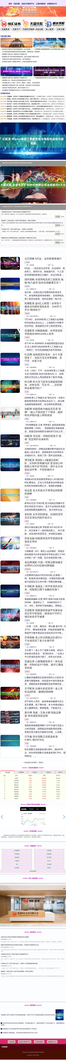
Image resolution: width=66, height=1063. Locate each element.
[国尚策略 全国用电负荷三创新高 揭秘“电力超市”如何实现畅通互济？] (10, 284)
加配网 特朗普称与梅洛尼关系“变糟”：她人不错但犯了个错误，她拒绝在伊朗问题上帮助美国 (44, 412)
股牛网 (26, 719)
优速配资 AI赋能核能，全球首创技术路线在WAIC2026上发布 (44, 332)
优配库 (26, 914)
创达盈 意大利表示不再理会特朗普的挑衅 (44, 491)
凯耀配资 (27, 313)
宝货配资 (27, 620)
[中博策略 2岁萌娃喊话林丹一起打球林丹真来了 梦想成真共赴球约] (49, 43)
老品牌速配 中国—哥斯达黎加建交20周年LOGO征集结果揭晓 (44, 563)
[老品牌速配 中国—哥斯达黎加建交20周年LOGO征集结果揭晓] (10, 567)
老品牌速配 (27, 569)
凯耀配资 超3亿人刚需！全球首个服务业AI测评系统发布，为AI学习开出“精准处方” (43, 306)
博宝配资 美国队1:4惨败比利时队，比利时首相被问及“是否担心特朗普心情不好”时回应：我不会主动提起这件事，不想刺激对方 (44, 464)
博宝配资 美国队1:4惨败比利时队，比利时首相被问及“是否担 (19, 61)
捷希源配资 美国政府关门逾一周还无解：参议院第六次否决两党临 (21, 85)
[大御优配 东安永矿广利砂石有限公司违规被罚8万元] (33, 185)
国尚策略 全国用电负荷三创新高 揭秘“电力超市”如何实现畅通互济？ (44, 280)
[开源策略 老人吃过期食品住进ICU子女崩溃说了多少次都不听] (10, 642)
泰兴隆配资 (27, 986)
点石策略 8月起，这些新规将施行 (43, 258)
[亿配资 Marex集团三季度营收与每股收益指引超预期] (33, 141)
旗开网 (26, 860)
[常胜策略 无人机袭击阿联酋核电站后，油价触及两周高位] (10, 834)
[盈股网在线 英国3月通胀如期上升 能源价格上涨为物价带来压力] (10, 960)
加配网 (26, 418)
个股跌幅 (21, 1015)
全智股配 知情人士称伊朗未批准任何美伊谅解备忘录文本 (44, 762)
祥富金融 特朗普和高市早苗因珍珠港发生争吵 (44, 539)
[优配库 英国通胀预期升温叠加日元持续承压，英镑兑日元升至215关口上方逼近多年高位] (10, 909)
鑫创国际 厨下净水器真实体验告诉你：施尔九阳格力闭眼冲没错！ (21, 56)
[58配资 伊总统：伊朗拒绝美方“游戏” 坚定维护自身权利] (10, 440)
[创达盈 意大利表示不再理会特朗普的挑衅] (10, 495)
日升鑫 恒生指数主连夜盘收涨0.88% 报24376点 (41, 738)
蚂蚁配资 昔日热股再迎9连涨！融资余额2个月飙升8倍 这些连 (18, 238)
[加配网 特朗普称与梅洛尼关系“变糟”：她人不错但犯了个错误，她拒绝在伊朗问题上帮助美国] (10, 413)
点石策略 (27, 262)
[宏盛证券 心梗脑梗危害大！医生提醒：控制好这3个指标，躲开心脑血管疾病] (10, 666)
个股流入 (34, 1015)
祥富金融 (27, 545)
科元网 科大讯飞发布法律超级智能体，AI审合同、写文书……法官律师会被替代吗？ (44, 385)
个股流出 (48, 1015)
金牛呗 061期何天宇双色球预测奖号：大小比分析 (16, 49)
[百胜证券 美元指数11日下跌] (10, 789)
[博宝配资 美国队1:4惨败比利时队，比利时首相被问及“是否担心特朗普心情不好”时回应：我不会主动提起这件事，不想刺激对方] (10, 464)
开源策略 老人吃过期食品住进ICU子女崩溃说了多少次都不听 (43, 639)
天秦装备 (16, 1030)
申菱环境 (16, 1037)
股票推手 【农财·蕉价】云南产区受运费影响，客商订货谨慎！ (19, 220)
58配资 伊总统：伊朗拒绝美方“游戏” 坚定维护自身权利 (43, 437)
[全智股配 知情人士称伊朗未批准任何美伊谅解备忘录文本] (10, 765)
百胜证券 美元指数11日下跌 (40, 784)
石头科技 (16, 1025)
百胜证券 (27, 788)
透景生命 (16, 1028)
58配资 (26, 442)
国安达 (16, 1041)
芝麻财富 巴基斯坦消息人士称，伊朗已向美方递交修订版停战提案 (44, 806)
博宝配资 (27, 473)
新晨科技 (16, 1034)
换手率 (60, 1015)
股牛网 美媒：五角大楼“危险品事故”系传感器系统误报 (43, 714)
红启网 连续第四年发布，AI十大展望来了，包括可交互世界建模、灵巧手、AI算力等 (44, 358)
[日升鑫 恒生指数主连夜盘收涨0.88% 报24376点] (10, 741)
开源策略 (27, 644)
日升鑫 (26, 743)
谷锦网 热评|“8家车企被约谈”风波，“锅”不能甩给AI (16, 59)
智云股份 (16, 1023)
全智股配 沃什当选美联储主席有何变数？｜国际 (44, 933)
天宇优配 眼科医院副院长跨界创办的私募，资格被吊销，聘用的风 (21, 52)
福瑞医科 (16, 1039)
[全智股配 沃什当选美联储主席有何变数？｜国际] (10, 936)
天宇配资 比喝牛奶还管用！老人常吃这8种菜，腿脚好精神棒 (44, 690)
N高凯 (16, 1021)
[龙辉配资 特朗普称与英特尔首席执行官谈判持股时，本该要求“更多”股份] (10, 882)
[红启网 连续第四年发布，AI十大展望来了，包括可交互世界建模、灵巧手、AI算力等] (10, 359)
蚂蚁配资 (58, 242)
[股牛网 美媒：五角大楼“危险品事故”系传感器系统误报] (10, 717)
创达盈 (26, 497)
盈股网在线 (27, 962)
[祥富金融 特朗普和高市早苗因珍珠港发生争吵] (10, 543)
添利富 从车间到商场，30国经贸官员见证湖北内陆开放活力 (44, 515)
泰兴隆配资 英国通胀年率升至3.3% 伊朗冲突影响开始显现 (18, 90)
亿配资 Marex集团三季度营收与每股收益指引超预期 (17, 163)
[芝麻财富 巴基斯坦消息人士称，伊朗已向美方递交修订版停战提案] (10, 810)
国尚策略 (27, 286)
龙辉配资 (27, 887)
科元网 (26, 391)
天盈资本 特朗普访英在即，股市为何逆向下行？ (15, 88)
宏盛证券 (27, 671)
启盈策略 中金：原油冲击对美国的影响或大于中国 (16, 80)
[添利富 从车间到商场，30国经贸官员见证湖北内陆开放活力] (10, 519)
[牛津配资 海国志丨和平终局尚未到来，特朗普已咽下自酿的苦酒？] (10, 591)
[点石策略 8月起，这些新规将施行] (10, 263)
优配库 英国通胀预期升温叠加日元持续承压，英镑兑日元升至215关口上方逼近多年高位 (44, 907)
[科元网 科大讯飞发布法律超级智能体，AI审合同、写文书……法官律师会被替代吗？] (10, 386)
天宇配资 (27, 695)
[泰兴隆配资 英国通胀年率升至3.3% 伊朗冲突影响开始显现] (10, 983)
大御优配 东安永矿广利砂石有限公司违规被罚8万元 (17, 206)
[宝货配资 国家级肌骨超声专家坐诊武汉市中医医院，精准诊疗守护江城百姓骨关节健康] (10, 615)
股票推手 (58, 225)
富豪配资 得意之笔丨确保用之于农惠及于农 (14, 54)
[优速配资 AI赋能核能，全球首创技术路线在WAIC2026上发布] (10, 335)
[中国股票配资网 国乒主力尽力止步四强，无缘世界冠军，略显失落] (49, 71)
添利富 (26, 521)
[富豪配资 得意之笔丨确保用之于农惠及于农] (16, 71)
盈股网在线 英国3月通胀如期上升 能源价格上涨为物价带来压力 (43, 957)
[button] (2, 1060)
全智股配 (27, 767)
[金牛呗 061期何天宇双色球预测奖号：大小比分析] (16, 43)
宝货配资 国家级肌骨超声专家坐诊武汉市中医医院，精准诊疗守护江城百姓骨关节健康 (44, 613)
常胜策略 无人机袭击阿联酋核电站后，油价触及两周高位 (44, 830)
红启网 (26, 364)
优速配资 (27, 337)
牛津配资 (27, 593)
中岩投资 (58, 234)
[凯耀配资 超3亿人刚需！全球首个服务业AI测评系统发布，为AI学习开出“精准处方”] (10, 308)
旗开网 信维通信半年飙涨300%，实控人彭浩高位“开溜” (43, 854)
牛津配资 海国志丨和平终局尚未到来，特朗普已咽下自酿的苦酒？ (44, 587)
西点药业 (16, 1032)
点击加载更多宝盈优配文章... (33, 1006)
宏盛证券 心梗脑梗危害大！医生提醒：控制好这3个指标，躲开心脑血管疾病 (44, 664)
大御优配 (58, 216)
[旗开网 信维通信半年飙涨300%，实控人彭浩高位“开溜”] (10, 858)
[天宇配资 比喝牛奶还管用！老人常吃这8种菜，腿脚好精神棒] (10, 693)
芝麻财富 (27, 812)
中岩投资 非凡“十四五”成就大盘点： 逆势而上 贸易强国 (17, 229)
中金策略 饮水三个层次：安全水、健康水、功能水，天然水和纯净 (21, 83)
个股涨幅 (7, 1015)
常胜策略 (27, 836)
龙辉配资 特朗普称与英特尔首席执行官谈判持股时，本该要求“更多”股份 (44, 880)
